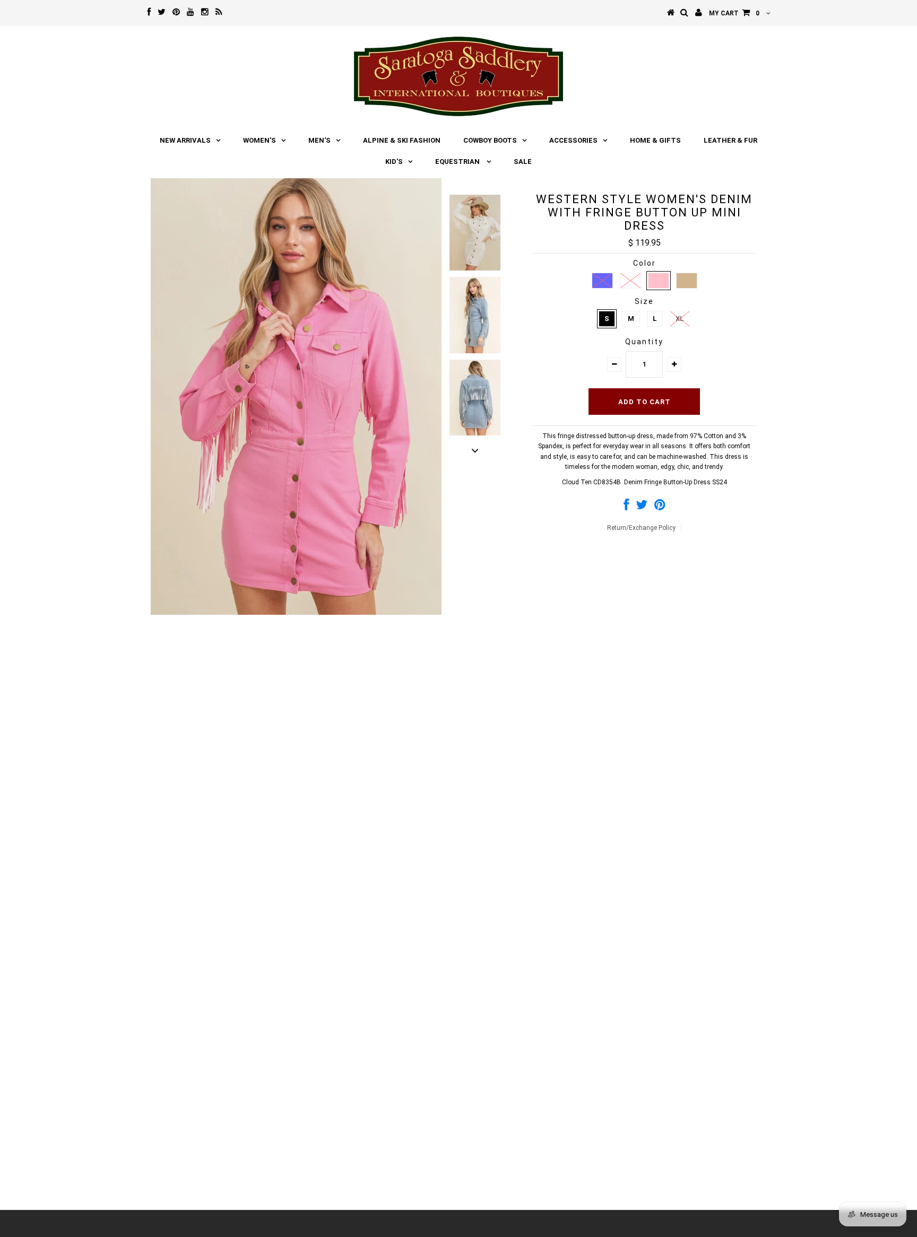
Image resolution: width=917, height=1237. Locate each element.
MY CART (734, 13)
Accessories (573, 140)
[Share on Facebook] (626, 507)
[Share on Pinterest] (659, 507)
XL (680, 319)
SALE (523, 161)
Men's (319, 140)
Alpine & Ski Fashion (401, 140)
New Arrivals (185, 140)
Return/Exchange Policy (641, 528)
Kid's (394, 161)
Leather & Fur (730, 140)
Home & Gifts (655, 140)
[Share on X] (641, 507)
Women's (259, 140)
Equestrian (458, 161)
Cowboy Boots (490, 140)
